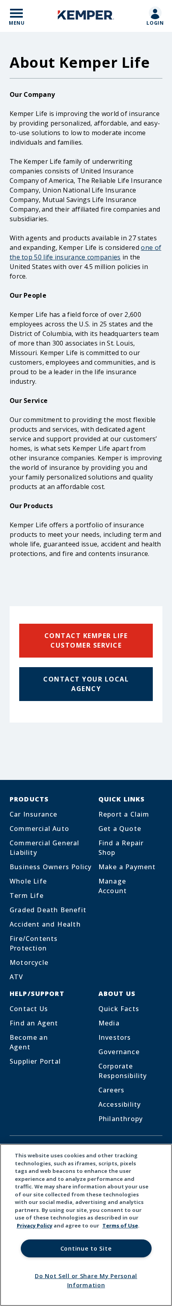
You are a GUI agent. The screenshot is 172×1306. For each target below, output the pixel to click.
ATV (17, 976)
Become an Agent (29, 1042)
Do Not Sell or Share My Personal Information (86, 1280)
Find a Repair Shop (121, 848)
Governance (119, 1051)
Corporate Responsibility (122, 1071)
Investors (114, 1037)
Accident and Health (45, 924)
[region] (86, 1225)
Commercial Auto (39, 828)
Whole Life (28, 881)
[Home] (86, 16)
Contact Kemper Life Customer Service (86, 640)
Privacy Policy (34, 1225)
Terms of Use (120, 1225)
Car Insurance (34, 814)
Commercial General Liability (45, 848)
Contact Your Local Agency (86, 684)
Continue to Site (86, 1248)
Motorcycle (29, 962)
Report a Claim (124, 814)
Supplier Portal (35, 1061)
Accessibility (119, 1104)
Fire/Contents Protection (34, 943)
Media (109, 1023)
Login (155, 23)
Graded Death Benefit (48, 909)
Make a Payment (127, 866)
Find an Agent (34, 1023)
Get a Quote (119, 828)
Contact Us (29, 1008)
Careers (111, 1090)
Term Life (27, 895)
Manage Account (112, 886)
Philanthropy (120, 1118)
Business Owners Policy (51, 866)
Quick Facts (118, 1008)
